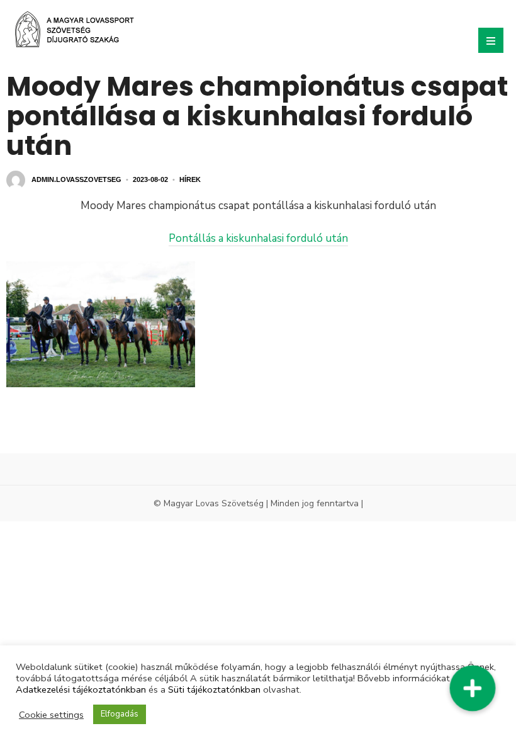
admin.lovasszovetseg (76, 179)
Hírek (190, 179)
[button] (472, 688)
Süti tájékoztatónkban (214, 689)
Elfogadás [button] (119, 714)
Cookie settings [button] (51, 714)
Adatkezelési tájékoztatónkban (81, 689)
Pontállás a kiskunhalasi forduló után (258, 238)
